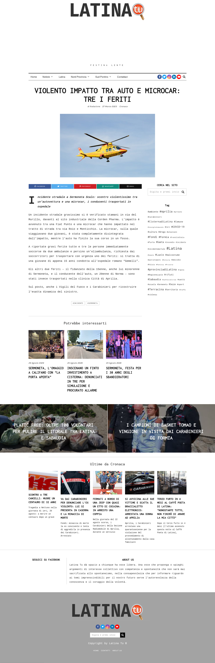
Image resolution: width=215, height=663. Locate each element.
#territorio (171, 289)
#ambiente (153, 211)
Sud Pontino (101, 76)
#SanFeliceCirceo (169, 280)
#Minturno (166, 260)
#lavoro (151, 255)
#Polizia (151, 264)
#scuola (152, 284)
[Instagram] (169, 77)
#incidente (78, 303)
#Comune (178, 221)
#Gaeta (160, 242)
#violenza (152, 295)
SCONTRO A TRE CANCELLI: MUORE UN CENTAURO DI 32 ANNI (42, 498)
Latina (62, 76)
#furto (151, 242)
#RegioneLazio (155, 274)
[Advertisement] (107, 42)
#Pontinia (160, 264)
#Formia (164, 237)
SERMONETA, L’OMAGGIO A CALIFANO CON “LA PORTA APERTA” (46, 372)
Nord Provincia (78, 76)
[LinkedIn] (174, 77)
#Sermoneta (92, 303)
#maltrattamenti (154, 260)
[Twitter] (164, 77)
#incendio (169, 242)
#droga (161, 232)
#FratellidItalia (177, 237)
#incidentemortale (156, 249)
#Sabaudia (154, 279)
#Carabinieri (155, 217)
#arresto (178, 212)
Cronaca (123, 106)
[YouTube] (179, 77)
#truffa (182, 290)
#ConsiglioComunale (156, 227)
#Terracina (156, 289)
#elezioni (172, 232)
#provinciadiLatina (162, 269)
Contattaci (122, 76)
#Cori (167, 227)
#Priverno (169, 264)
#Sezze (172, 284)
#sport (180, 284)
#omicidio (176, 260)
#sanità (181, 279)
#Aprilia (166, 211)
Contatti (105, 650)
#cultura (152, 232)
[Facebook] (159, 77)
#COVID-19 (177, 226)
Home (34, 76)
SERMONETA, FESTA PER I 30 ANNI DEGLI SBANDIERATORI (123, 372)
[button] (182, 191)
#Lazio (159, 254)
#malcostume (172, 254)
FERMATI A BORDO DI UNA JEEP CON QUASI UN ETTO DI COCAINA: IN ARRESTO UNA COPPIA (107, 506)
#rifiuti (169, 274)
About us (117, 650)
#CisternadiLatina (160, 221)
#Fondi (152, 237)
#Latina (174, 248)
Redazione (95, 106)
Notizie (46, 76)
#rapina (181, 270)
